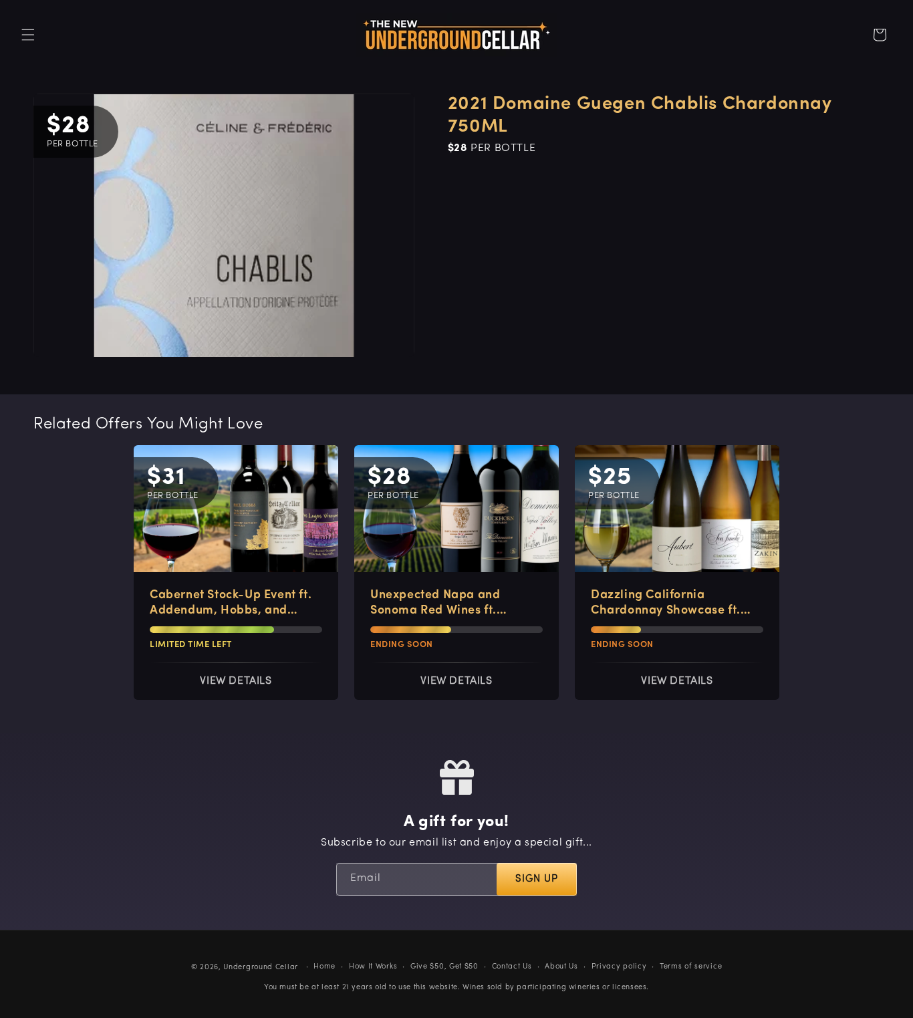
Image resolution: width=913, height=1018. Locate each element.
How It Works (373, 966)
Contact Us (512, 966)
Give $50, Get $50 (444, 966)
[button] (28, 34)
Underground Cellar (260, 967)
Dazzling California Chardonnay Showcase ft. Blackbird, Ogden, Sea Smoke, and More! (666, 604)
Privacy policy (619, 966)
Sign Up (536, 880)
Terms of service (691, 966)
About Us (561, 966)
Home (324, 966)
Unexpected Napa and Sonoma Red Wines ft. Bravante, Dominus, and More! (440, 604)
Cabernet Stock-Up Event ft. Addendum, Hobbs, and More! (230, 604)
